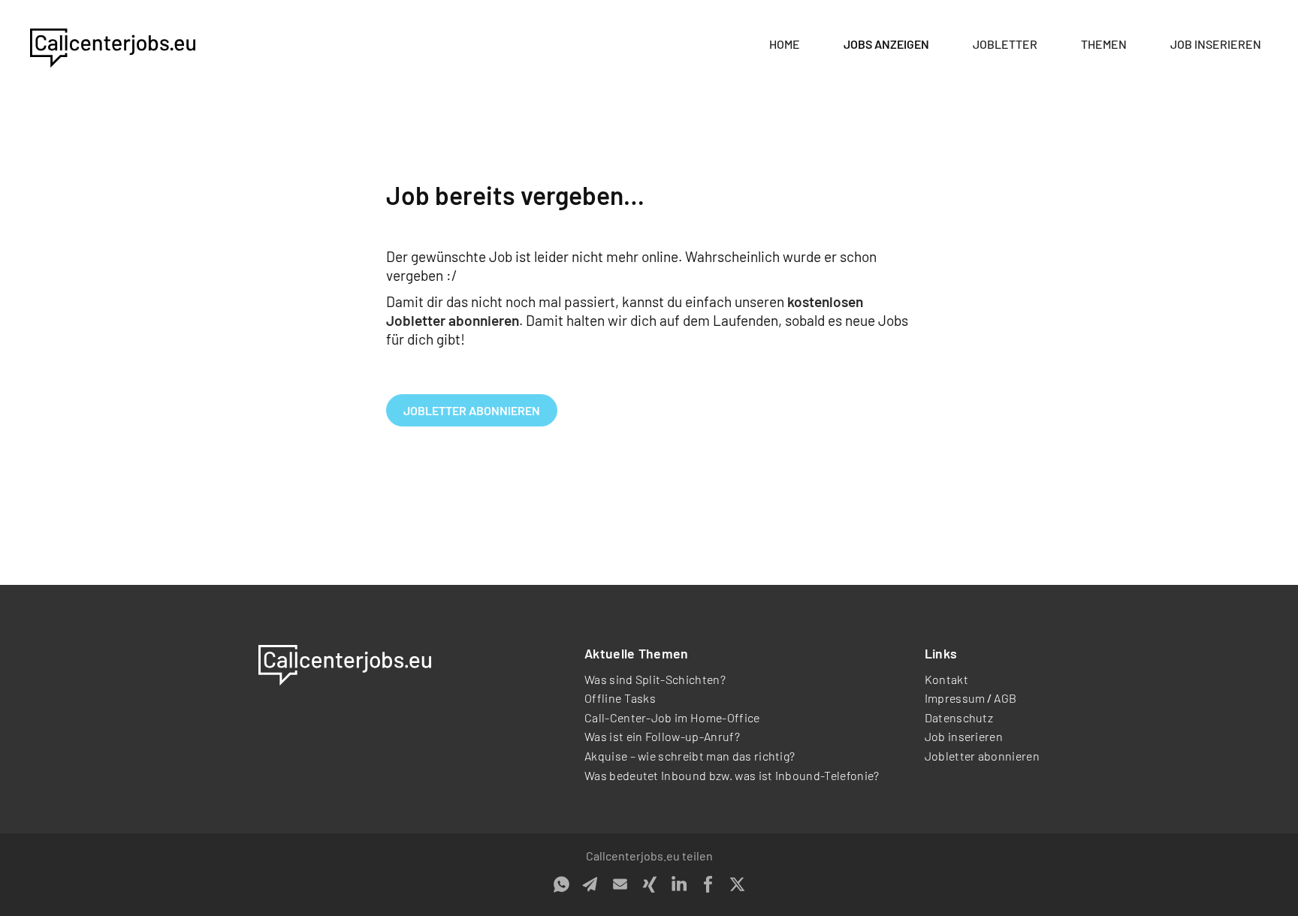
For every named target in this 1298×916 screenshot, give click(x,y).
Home (784, 44)
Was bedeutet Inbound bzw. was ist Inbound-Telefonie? (732, 775)
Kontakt (946, 679)
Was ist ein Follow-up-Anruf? (662, 736)
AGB (1005, 698)
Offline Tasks (620, 698)
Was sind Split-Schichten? (655, 679)
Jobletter (1005, 44)
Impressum (955, 698)
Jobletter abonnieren (471, 410)
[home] (112, 45)
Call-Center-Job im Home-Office (672, 717)
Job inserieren (1215, 44)
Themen (1104, 44)
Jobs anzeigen (886, 44)
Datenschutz (959, 717)
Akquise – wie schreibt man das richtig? (689, 756)
